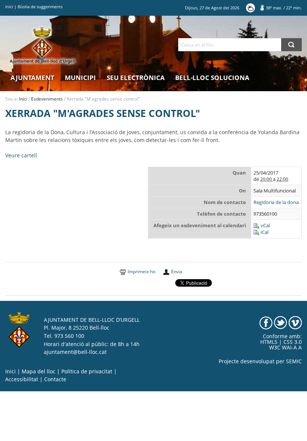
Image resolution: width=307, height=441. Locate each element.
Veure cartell (21, 155)
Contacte (55, 379)
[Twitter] (280, 322)
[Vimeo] (295, 322)
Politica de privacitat (86, 371)
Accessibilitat (21, 379)
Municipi (80, 77)
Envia (176, 271)
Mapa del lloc (38, 371)
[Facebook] (266, 322)
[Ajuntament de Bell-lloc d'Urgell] (42, 45)
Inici (9, 6)
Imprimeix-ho (141, 271)
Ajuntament (32, 77)
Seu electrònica (136, 77)
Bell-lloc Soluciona (212, 77)
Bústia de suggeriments (40, 6)
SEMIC (294, 361)
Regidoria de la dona (276, 202)
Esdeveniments (47, 99)
